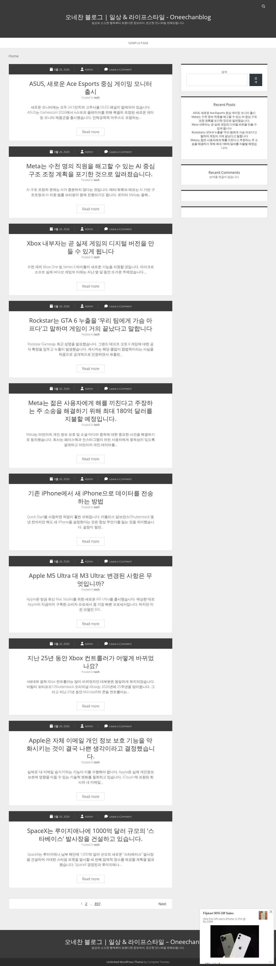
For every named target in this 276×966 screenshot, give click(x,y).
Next (162, 904)
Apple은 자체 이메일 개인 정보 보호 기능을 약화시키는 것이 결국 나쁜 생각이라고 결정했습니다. (91, 748)
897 (97, 904)
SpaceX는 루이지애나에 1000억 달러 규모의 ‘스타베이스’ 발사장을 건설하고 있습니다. (90, 834)
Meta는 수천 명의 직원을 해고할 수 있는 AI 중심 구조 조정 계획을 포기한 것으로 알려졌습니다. (90, 170)
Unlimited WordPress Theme (125, 962)
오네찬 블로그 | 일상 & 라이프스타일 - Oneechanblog (138, 17)
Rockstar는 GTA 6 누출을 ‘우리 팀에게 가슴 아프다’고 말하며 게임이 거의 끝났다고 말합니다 (90, 324)
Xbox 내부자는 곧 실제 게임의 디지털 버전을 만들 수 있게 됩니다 (90, 247)
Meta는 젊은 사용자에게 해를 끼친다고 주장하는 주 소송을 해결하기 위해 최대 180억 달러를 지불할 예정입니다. (90, 411)
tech (97, 97)
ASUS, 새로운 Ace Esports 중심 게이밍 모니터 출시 (90, 87)
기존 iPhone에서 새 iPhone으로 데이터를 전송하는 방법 (90, 497)
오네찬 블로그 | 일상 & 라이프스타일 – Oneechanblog (138, 942)
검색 (224, 72)
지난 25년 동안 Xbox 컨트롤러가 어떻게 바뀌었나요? (90, 662)
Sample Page (138, 43)
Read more (93, 132)
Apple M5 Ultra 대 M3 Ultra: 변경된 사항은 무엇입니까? (90, 579)
